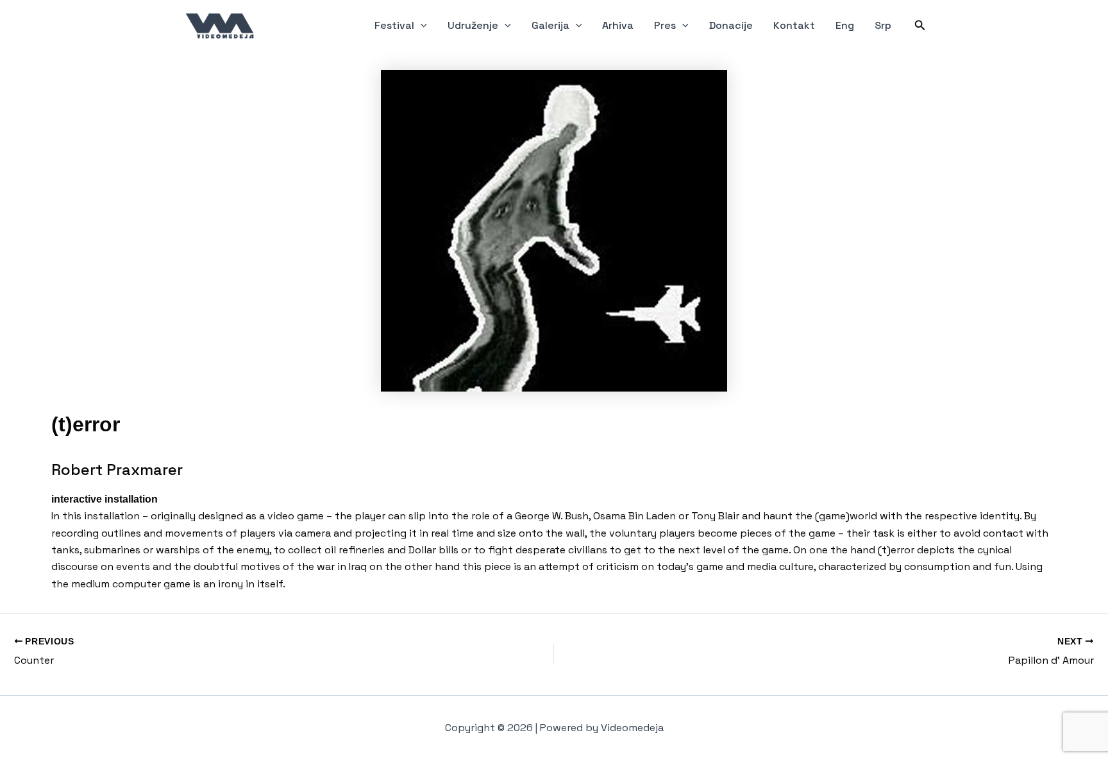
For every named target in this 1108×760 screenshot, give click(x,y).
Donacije (731, 25)
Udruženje (473, 25)
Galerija (550, 25)
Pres (665, 25)
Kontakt (794, 25)
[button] (420, 25)
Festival (394, 25)
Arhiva (618, 25)
